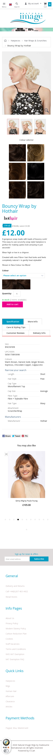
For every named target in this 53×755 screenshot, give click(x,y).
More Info (33, 321)
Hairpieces (10, 681)
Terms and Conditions (16, 649)
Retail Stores (11, 596)
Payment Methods (20, 718)
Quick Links (14, 670)
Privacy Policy (12, 623)
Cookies (9, 638)
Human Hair (11, 691)
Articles (9, 706)
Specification (13, 321)
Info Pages (14, 608)
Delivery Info (39, 333)
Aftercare (10, 696)
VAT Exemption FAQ (15, 659)
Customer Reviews (15, 333)
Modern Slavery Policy (16, 628)
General (12, 575)
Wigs (8, 686)
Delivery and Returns (15, 586)
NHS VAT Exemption (15, 654)
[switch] (6, 750)
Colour (5, 270)
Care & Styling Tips (16, 327)
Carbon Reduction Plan (16, 633)
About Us (10, 618)
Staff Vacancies (13, 644)
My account (33, 3)
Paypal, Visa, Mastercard (17, 728)
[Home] (28, 18)
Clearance (10, 701)
